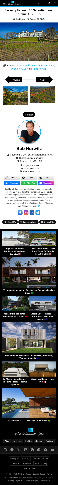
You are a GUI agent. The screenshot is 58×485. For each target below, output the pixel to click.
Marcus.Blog (29, 468)
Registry (49, 440)
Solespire (14, 458)
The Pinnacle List (40, 458)
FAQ (15, 474)
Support (43, 474)
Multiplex (21, 474)
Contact (38, 440)
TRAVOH (15, 463)
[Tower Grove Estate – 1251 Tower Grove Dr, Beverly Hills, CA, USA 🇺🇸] (42, 245)
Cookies (9, 474)
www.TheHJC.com (31, 171)
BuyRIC (25, 458)
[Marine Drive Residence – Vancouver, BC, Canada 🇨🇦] (15, 310)
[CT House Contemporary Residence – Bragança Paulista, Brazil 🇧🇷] (29, 286)
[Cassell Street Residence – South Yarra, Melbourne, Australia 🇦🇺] (42, 310)
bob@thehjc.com (31, 168)
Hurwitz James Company (31, 157)
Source (33, 19)
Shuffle (42, 19)
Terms (49, 474)
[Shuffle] (44, 3)
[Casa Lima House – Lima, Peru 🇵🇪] (42, 375)
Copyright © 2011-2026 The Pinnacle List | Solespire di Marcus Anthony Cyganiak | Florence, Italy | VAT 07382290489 (29, 479)
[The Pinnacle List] (29, 432)
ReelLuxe (27, 463)
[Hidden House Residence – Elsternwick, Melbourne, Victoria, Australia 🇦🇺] (29, 352)
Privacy (29, 474)
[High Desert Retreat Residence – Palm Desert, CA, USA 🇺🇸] (15, 245)
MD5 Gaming (41, 463)
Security (36, 474)
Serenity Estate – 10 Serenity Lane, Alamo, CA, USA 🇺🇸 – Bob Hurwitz (33, 67)
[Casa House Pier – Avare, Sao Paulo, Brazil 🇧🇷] (29, 417)
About (7, 440)
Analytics (17, 440)
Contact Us (49, 221)
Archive (28, 440)
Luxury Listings (30, 221)
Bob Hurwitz (20, 19)
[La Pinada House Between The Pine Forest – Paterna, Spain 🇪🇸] (15, 375)
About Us (12, 221)
